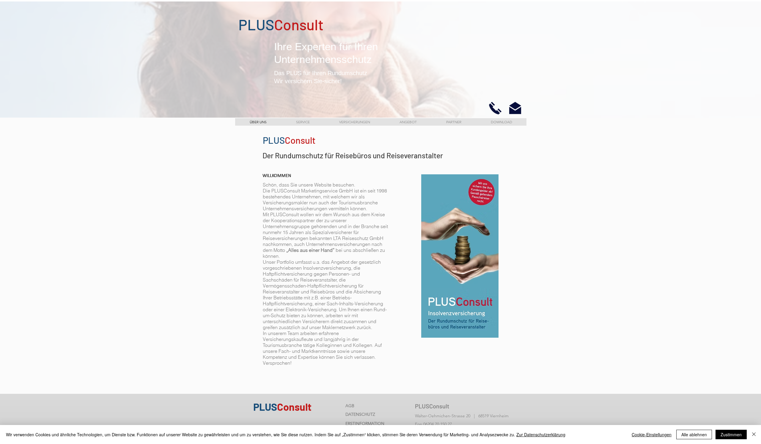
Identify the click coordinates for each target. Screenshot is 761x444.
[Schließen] (753, 434)
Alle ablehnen (694, 434)
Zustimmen (731, 434)
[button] (495, 108)
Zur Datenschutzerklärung (540, 434)
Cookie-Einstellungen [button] (652, 434)
